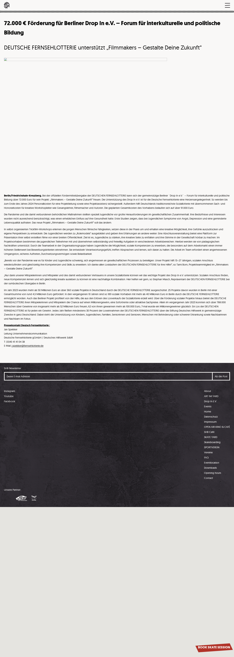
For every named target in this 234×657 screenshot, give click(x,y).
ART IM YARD (211, 396)
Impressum (210, 421)
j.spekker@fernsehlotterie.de (27, 345)
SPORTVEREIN (211, 447)
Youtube (9, 396)
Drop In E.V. (210, 401)
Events (207, 406)
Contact (208, 478)
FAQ (206, 457)
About (207, 391)
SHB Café (209, 432)
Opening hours (212, 472)
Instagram (9, 391)
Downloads (210, 467)
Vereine (208, 452)
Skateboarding (212, 442)
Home (207, 411)
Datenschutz (211, 416)
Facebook (9, 401)
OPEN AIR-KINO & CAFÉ (217, 426)
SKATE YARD (210, 437)
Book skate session (214, 647)
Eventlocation (211, 462)
